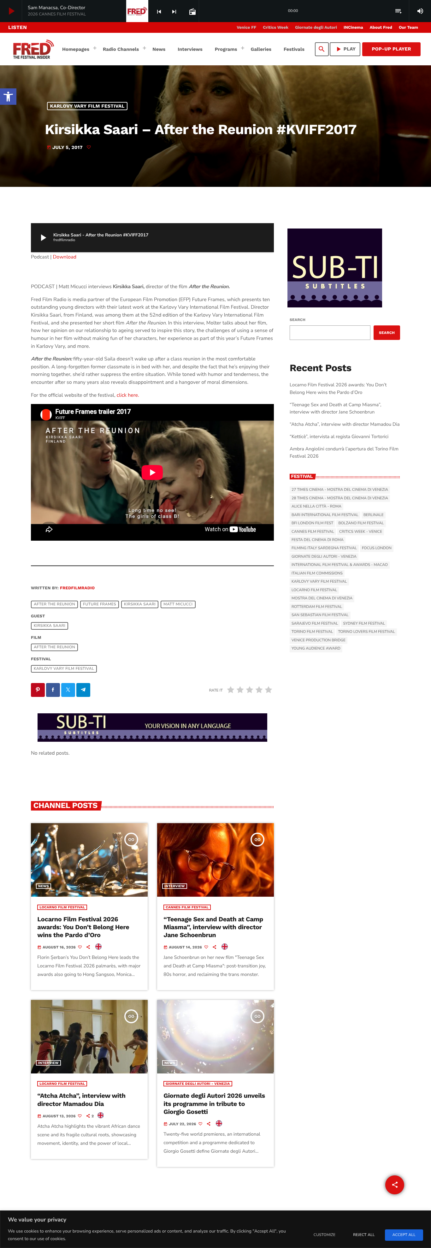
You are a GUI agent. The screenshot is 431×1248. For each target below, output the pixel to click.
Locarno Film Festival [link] (62, 907)
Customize (324, 1235)
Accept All (404, 1235)
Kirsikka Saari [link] (140, 604)
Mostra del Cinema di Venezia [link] (322, 598)
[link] (8, 96)
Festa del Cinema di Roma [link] (318, 540)
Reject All (364, 1235)
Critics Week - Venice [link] (360, 531)
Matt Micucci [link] (177, 604)
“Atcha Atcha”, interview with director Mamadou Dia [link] (81, 1099)
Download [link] (65, 256)
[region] (215, 1229)
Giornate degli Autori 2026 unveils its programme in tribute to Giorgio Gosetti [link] (214, 1103)
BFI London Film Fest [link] (312, 523)
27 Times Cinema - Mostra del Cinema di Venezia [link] (340, 489)
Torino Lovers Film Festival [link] (366, 631)
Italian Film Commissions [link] (317, 573)
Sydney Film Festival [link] (364, 623)
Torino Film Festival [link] (312, 631)
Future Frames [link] (99, 604)
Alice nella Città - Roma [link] (316, 506)
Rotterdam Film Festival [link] (317, 606)
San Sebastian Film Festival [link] (320, 615)
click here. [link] (128, 395)
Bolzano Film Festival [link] (361, 523)
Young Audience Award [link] (316, 648)
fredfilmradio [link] (77, 588)
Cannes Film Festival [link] (187, 907)
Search (297, 320)
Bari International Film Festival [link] (325, 515)
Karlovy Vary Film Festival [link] (87, 106)
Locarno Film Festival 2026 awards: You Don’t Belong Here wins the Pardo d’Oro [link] (83, 927)
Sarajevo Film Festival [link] (315, 623)
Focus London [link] (377, 548)
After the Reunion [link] (54, 604)
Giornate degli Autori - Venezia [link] (198, 1084)
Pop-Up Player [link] (391, 49)
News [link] (43, 886)
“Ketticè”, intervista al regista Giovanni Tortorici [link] (339, 437)
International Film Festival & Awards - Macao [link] (340, 565)
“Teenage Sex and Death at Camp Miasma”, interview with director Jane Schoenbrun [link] (213, 927)
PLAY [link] (345, 49)
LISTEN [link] (17, 27)
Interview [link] (174, 886)
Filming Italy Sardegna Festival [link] (324, 548)
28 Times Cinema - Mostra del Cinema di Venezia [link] (340, 498)
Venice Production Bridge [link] (318, 640)
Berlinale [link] (373, 515)
